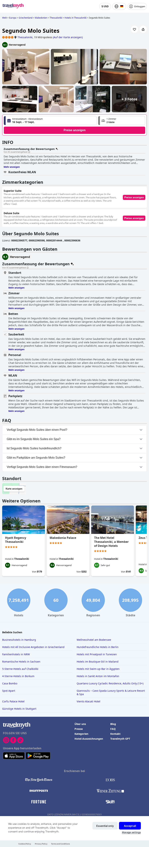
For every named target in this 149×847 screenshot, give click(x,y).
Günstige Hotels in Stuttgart (19, 708)
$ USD (105, 6)
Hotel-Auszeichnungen (88, 738)
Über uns (80, 724)
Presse (78, 729)
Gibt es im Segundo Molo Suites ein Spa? (34, 439)
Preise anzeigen (75, 130)
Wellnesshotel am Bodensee (94, 639)
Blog (113, 724)
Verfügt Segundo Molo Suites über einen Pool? (37, 429)
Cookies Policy (24, 844)
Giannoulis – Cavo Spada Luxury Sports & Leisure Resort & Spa (111, 692)
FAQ (113, 729)
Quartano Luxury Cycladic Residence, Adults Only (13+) (110, 683)
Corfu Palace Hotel (13, 701)
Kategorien (81, 733)
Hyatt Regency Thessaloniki (15, 540)
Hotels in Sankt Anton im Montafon (98, 676)
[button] (121, 120)
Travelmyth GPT (120, 738)
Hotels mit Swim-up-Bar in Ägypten (98, 669)
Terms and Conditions (60, 844)
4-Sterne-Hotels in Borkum (18, 676)
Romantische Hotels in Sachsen (21, 661)
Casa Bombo (9, 683)
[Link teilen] (143, 29)
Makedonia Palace (63, 538)
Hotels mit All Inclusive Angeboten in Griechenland (33, 647)
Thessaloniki (25, 37)
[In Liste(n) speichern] (134, 29)
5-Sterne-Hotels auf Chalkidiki (20, 669)
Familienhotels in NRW (16, 654)
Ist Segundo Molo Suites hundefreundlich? (34, 448)
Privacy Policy (41, 844)
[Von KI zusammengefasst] (29, 152)
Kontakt (115, 733)
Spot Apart (8, 690)
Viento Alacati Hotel (88, 701)
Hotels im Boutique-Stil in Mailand (97, 661)
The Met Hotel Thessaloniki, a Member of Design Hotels (111, 542)
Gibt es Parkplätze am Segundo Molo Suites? (36, 457)
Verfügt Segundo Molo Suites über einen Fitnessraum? (42, 466)
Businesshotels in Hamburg (19, 639)
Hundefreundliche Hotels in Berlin (97, 647)
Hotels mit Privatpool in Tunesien (97, 654)
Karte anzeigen (14, 488)
